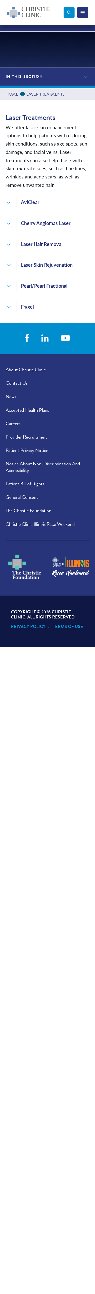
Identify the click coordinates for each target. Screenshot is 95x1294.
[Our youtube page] (65, 338)
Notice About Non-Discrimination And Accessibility (43, 467)
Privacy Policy (28, 626)
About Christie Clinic (26, 369)
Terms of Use (68, 626)
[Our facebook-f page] (27, 338)
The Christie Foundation (28, 510)
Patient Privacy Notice (27, 450)
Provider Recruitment (26, 437)
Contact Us (17, 383)
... (23, 93)
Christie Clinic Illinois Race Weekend (40, 524)
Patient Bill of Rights (25, 483)
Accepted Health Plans (27, 410)
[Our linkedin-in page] (45, 338)
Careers (13, 423)
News (11, 396)
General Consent (22, 497)
